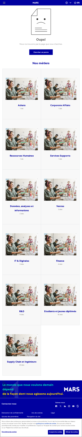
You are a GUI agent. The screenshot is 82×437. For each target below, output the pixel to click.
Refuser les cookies (72, 432)
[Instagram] (69, 406)
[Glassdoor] (78, 406)
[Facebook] (56, 406)
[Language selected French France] (68, 2)
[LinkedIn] (65, 406)
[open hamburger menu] (4, 2)
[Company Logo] (35, 3)
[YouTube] (73, 406)
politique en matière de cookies (46, 423)
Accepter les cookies (55, 432)
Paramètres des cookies (9, 432)
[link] (9, 404)
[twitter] (60, 406)
